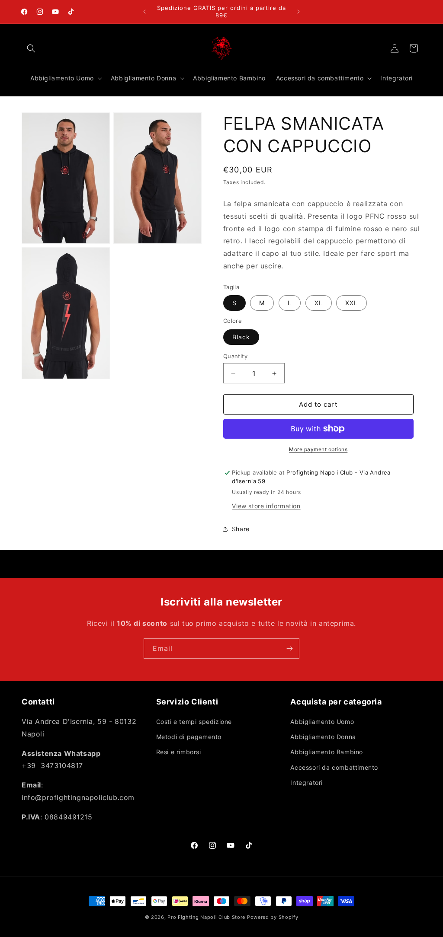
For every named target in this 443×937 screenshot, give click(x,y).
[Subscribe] (289, 648)
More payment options (318, 449)
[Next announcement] (298, 11)
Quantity (235, 356)
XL (319, 302)
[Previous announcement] (144, 11)
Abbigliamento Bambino (326, 751)
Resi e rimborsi (178, 751)
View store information (266, 506)
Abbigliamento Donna (323, 736)
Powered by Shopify (273, 917)
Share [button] (241, 528)
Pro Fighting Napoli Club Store (206, 917)
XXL (351, 302)
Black (241, 337)
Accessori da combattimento (334, 767)
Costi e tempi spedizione (194, 721)
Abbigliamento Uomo (322, 721)
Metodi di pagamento (189, 736)
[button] (31, 48)
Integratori (306, 782)
